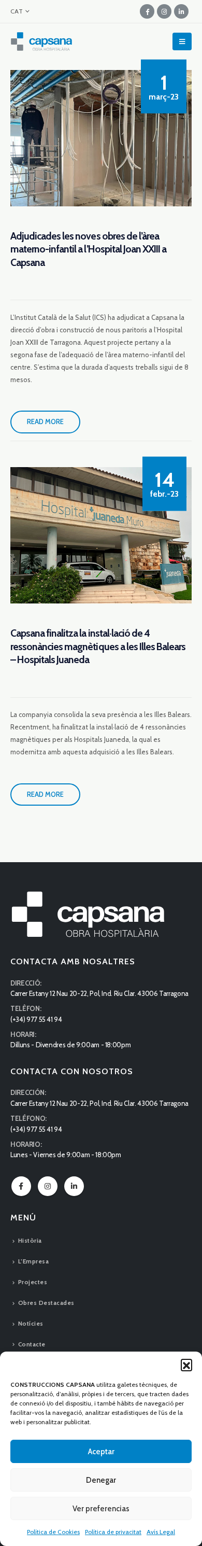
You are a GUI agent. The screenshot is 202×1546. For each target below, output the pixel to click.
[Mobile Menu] (182, 41)
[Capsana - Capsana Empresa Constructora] (41, 41)
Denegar (101, 1480)
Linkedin (74, 1186)
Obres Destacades (46, 1302)
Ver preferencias (101, 1508)
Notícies (31, 1323)
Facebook (21, 1186)
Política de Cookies (53, 1532)
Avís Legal (161, 1532)
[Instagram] (164, 11)
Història (30, 1240)
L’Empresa (33, 1261)
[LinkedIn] (181, 11)
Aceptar (101, 1451)
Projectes (33, 1282)
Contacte (32, 1344)
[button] (186, 1364)
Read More (45, 421)
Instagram (47, 1186)
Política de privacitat (113, 1532)
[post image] (101, 138)
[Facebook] (147, 11)
